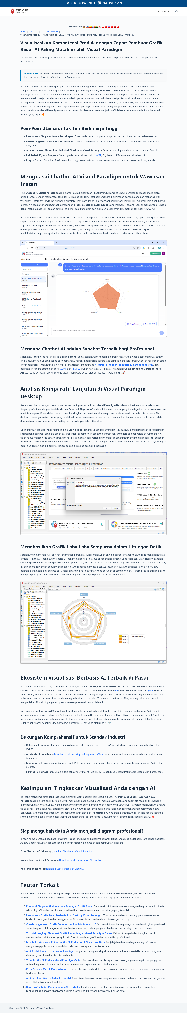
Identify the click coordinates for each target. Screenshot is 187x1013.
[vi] (112, 27)
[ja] (99, 27)
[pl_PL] (103, 27)
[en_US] (87, 27)
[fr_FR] (93, 27)
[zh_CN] (115, 27)
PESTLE (76, 368)
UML (150, 364)
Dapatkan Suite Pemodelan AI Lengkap (80, 860)
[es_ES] (90, 27)
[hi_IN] (96, 27)
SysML (97, 155)
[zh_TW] (118, 27)
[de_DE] (84, 27)
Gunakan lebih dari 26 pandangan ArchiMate (79, 754)
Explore (162, 11)
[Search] (176, 11)
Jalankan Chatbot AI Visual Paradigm (73, 851)
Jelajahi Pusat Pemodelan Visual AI (65, 868)
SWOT (63, 368)
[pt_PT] (106, 27)
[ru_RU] (109, 27)
